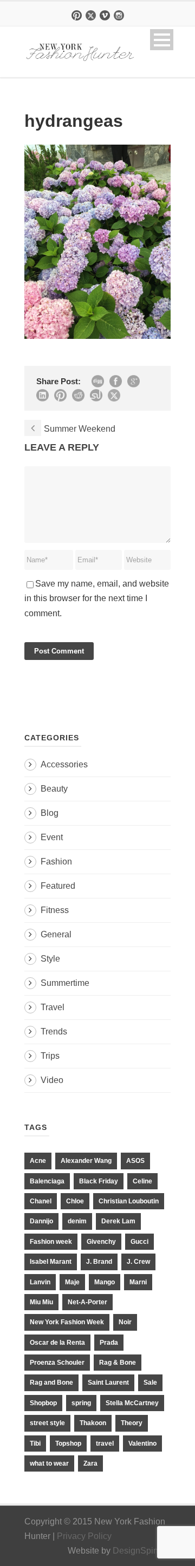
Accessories (64, 764)
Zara (90, 1463)
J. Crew (138, 1261)
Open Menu (161, 39)
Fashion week (51, 1241)
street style (47, 1423)
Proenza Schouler (57, 1362)
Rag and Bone (51, 1382)
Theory (131, 1423)
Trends (54, 1031)
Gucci (139, 1241)
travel (105, 1443)
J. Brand (99, 1261)
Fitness (55, 910)
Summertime (65, 983)
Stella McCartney (132, 1403)
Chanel (40, 1201)
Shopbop (43, 1403)
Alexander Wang (86, 1161)
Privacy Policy (84, 1536)
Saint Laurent (108, 1382)
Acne (38, 1161)
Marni (138, 1282)
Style (50, 958)
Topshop (68, 1443)
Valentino (142, 1443)
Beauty (54, 788)
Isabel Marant (51, 1261)
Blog (49, 813)
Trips (50, 1055)
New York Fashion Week (67, 1322)
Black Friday (98, 1181)
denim (77, 1221)
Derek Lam (118, 1221)
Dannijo (41, 1221)
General (56, 934)
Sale (150, 1382)
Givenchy (101, 1241)
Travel (52, 1007)
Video (52, 1080)
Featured (58, 885)
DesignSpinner (142, 1550)
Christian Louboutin (129, 1201)
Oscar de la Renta (57, 1342)
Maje (72, 1282)
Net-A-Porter (87, 1302)
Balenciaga (47, 1181)
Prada (109, 1342)
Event (52, 837)
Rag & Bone (117, 1362)
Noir (125, 1322)
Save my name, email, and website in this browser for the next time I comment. (96, 598)
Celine (142, 1181)
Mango (104, 1282)
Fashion (56, 861)
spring (81, 1403)
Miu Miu (41, 1302)
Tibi (35, 1443)
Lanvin (40, 1282)
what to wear (49, 1463)
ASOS (135, 1161)
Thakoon (93, 1423)
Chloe (75, 1201)
